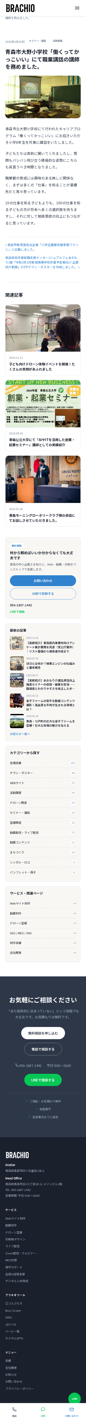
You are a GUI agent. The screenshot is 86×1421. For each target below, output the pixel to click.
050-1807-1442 (21, 605)
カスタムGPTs (14, 1338)
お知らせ (11, 1374)
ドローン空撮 (43, 923)
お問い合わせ (43, 580)
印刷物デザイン (15, 1239)
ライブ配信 (12, 1246)
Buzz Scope (13, 1310)
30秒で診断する (43, 593)
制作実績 (43, 943)
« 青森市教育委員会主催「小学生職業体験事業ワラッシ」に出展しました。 (42, 247)
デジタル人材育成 (16, 1281)
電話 (14, 1415)
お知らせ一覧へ (20, 734)
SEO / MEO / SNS (43, 933)
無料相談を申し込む (43, 1033)
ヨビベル (11, 1324)
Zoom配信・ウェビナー (20, 1253)
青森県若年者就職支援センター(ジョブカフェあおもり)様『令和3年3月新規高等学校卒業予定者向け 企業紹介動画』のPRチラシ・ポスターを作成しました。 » (42, 262)
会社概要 (43, 952)
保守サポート (13, 1267)
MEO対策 (11, 1260)
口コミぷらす (13, 1303)
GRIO (8, 1317)
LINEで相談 (17, 611)
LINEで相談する (43, 1080)
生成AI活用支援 (15, 1274)
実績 (8, 1360)
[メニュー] (77, 8)
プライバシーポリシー (19, 1388)
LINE (74, 1398)
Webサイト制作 (43, 903)
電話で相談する (43, 1049)
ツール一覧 (12, 1331)
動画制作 (43, 913)
